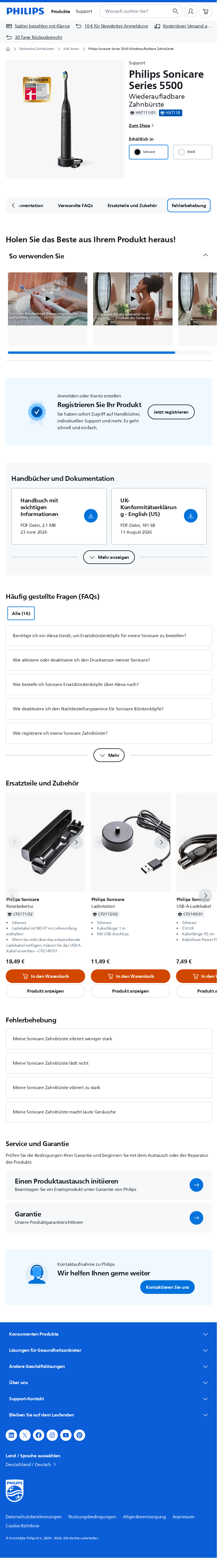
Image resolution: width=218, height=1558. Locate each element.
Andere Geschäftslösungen (37, 1365)
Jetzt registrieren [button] (171, 412)
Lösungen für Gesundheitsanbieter (45, 1349)
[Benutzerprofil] (191, 11)
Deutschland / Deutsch (28, 1463)
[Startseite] (25, 11)
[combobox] (127, 11)
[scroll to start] (14, 205)
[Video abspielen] (47, 299)
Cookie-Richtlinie (22, 1524)
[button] (47, 309)
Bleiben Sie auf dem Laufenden (41, 1413)
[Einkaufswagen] (205, 11)
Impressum (183, 1515)
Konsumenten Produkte (33, 1334)
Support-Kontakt (26, 1397)
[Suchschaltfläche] (175, 11)
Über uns (18, 1381)
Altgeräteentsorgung (144, 1515)
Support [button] (84, 11)
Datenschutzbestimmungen (34, 1515)
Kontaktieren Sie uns (167, 1287)
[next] (76, 842)
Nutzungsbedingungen (92, 1515)
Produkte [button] (60, 11)
